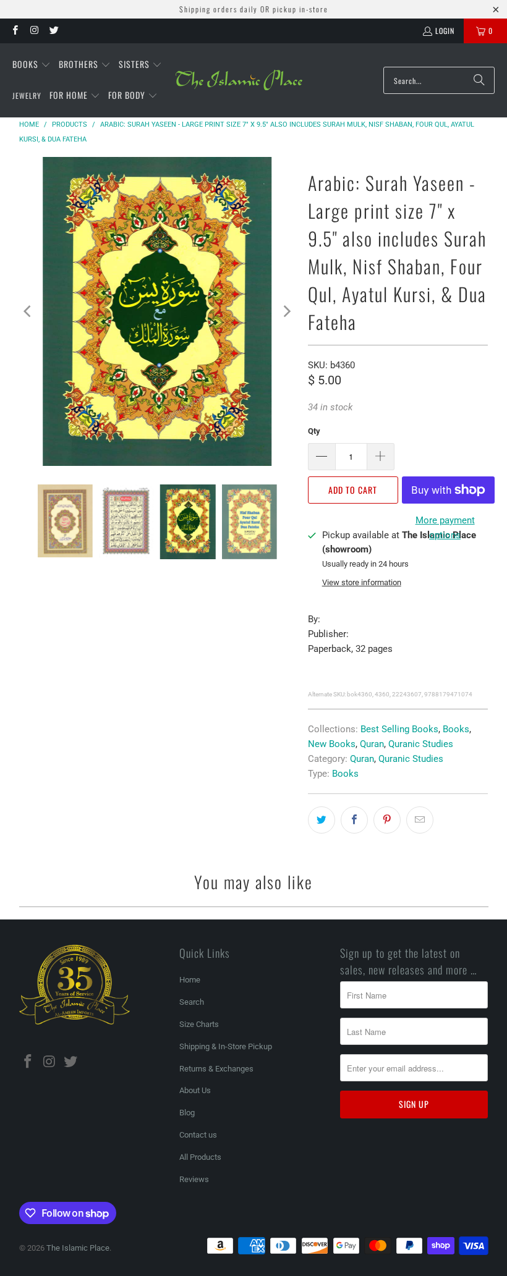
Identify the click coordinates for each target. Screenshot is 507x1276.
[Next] (286, 311)
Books (456, 729)
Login (444, 30)
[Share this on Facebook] (354, 820)
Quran (372, 744)
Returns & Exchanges (216, 1068)
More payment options (445, 528)
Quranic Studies (420, 744)
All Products (200, 1157)
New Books (332, 744)
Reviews (194, 1179)
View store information (361, 582)
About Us (195, 1090)
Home (189, 979)
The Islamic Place (77, 1248)
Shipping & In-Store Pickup (225, 1046)
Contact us (198, 1134)
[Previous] (28, 311)
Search (191, 1002)
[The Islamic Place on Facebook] (14, 30)
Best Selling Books (399, 729)
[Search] (479, 80)
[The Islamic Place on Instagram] (33, 30)
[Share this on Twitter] (321, 820)
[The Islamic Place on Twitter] (53, 30)
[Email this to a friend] (419, 820)
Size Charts (199, 1024)
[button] (31, 64)
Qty (314, 431)
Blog (187, 1112)
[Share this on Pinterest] (387, 820)
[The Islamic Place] (239, 80)
